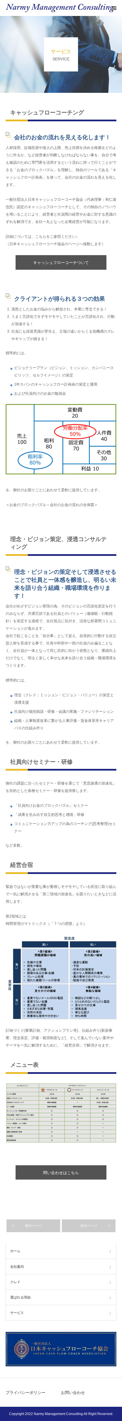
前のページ (33, 1226)
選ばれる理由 (20, 1297)
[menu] (114, 8)
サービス (17, 1313)
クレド (15, 1282)
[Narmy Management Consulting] (60, 8)
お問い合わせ (73, 1392)
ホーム (15, 1251)
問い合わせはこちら (61, 1172)
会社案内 (17, 1267)
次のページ (88, 1226)
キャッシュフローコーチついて (61, 262)
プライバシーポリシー (25, 1392)
